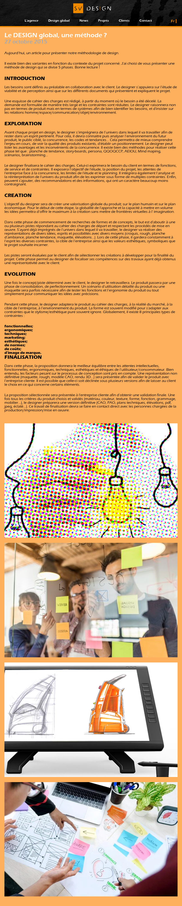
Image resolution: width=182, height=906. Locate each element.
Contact (145, 21)
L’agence (31, 21)
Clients (124, 21)
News (83, 21)
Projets (103, 21)
